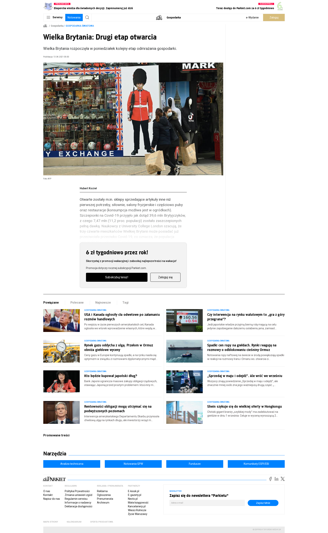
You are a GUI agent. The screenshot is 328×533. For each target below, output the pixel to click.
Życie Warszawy (137, 513)
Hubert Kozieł (88, 188)
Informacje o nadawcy (78, 502)
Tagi (125, 302)
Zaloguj (274, 17)
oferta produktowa (101, 522)
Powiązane (51, 302)
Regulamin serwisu (76, 498)
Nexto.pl (133, 498)
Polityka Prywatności (77, 491)
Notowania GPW (133, 463)
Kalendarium (74, 522)
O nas (46, 491)
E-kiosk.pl (133, 491)
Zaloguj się (165, 277)
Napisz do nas (51, 498)
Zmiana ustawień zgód (78, 494)
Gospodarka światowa (80, 26)
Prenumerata (105, 498)
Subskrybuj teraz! (116, 277)
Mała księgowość (138, 502)
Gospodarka (174, 17)
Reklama (102, 491)
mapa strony (50, 522)
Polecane (77, 302)
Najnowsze (103, 302)
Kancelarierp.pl (137, 506)
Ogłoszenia (104, 494)
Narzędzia (54, 454)
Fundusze (195, 463)
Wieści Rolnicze (137, 510)
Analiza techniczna (71, 463)
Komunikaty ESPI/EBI (256, 463)
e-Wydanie (252, 17)
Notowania (74, 17)
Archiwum (103, 502)
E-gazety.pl (134, 494)
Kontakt (48, 494)
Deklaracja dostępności (78, 506)
